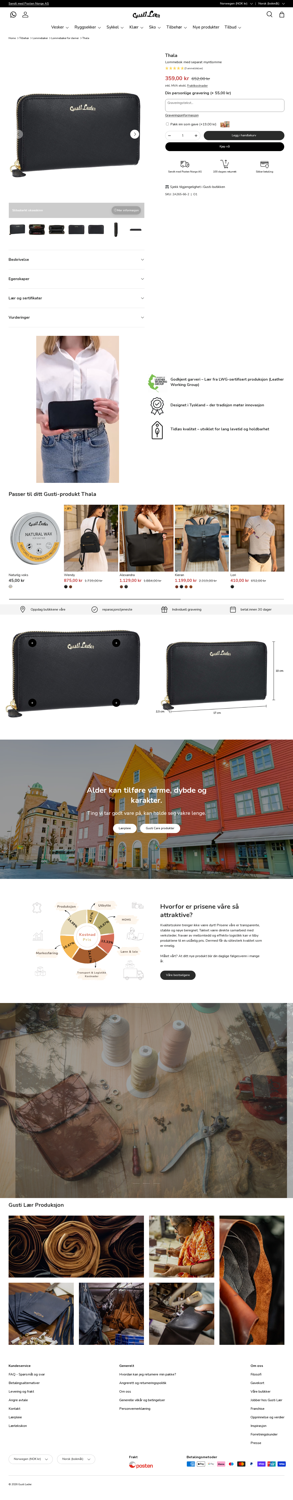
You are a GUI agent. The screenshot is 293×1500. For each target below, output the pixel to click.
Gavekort (257, 1383)
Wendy (69, 575)
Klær (134, 27)
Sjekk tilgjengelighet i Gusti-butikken (197, 187)
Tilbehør (174, 27)
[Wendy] (91, 538)
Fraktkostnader (197, 86)
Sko (152, 27)
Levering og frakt (21, 1391)
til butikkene (120, 1128)
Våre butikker (260, 1391)
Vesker (57, 27)
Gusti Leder (25, 1484)
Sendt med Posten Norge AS (29, 3)
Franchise (257, 1408)
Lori (233, 575)
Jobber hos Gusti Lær (266, 1400)
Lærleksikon (18, 1425)
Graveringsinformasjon (182, 115)
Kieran (179, 575)
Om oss (125, 1391)
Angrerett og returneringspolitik (142, 1383)
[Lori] (257, 538)
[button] (13, 14)
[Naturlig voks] (36, 538)
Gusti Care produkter (160, 828)
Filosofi (256, 1374)
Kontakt (14, 1408)
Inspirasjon (258, 1425)
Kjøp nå (225, 146)
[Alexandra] (146, 538)
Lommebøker (40, 38)
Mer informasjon (128, 210)
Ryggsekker (85, 27)
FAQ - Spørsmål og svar (27, 1374)
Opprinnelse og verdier (267, 1417)
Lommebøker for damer (65, 38)
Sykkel (113, 27)
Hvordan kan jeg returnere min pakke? (147, 1374)
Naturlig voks (18, 575)
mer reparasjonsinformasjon (162, 1128)
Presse (256, 1443)
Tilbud (230, 27)
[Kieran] (202, 538)
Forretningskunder (264, 1434)
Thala (85, 38)
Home (12, 38)
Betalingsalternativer (24, 1383)
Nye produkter (206, 27)
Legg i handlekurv (244, 135)
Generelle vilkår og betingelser (142, 1400)
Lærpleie (125, 828)
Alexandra (127, 575)
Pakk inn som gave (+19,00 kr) (192, 124)
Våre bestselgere (178, 975)
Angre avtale (18, 1400)
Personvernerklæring (134, 1408)
